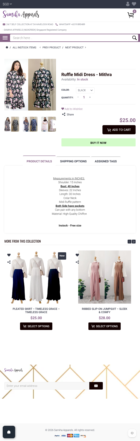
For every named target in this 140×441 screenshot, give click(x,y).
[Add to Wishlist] (9, 255)
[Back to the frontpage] (6, 47)
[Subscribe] (96, 386)
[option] (11, 124)
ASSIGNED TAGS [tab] (106, 161)
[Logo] (21, 15)
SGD (6, 4)
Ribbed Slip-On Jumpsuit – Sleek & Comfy (104, 310)
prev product (52, 47)
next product (75, 47)
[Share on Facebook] (77, 114)
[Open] (9, 432)
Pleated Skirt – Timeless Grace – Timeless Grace (36, 310)
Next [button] (54, 124)
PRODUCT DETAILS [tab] (39, 161)
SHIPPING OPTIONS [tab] (73, 161)
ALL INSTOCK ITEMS (24, 47)
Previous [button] (129, 241)
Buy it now (98, 143)
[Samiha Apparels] (13, 370)
